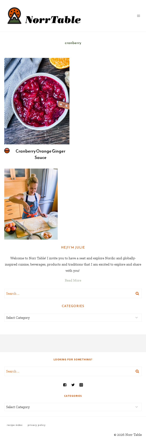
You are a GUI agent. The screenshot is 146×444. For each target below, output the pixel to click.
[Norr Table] (44, 16)
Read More (73, 280)
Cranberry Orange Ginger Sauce (40, 154)
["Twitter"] (73, 384)
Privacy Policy (37, 424)
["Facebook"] (64, 384)
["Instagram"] (81, 384)
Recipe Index (14, 424)
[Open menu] (138, 15)
